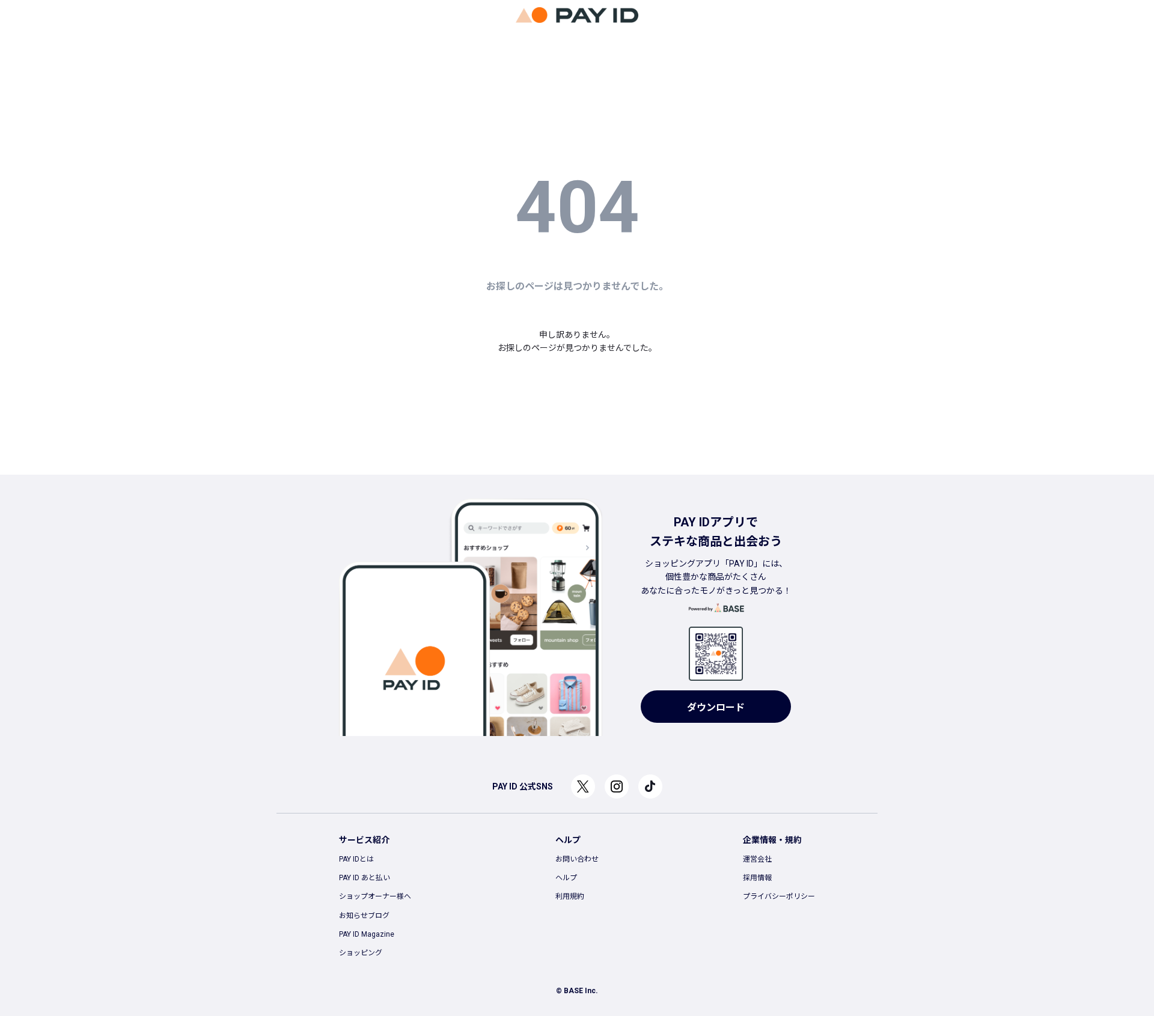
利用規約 (569, 896)
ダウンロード (716, 707)
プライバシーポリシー (779, 896)
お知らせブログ (364, 915)
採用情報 (757, 878)
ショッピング (360, 953)
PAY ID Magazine (366, 934)
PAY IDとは (356, 859)
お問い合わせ (577, 859)
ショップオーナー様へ (375, 896)
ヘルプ (566, 878)
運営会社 (757, 859)
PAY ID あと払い (364, 878)
